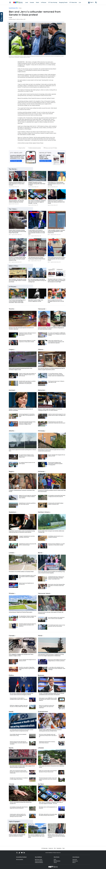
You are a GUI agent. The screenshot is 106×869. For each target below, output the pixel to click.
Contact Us (51, 848)
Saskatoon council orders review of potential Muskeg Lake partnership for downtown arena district (22, 531)
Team (63, 848)
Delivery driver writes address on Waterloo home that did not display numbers (56, 836)
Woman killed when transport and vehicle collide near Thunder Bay (51, 531)
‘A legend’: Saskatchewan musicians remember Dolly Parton (22, 491)
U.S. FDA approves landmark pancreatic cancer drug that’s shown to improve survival (21, 730)
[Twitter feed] (17, 852)
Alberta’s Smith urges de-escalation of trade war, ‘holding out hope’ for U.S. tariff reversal (27, 374)
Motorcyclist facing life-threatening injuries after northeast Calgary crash (20, 369)
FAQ (55, 848)
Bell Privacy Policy (38, 859)
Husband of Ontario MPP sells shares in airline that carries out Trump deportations (27, 334)
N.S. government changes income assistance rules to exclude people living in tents (26, 456)
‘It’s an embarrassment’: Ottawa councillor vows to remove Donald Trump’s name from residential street (56, 374)
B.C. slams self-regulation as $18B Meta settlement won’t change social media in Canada (57, 334)
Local (26, 2)
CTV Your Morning (52, 2)
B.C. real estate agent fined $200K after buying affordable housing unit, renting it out (37, 280)
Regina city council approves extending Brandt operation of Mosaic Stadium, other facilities (27, 496)
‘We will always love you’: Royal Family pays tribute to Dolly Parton (36, 258)
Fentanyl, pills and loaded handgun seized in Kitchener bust (55, 504)
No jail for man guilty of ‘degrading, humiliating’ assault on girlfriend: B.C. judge (27, 668)
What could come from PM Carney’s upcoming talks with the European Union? (56, 259)
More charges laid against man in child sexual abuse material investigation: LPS (27, 576)
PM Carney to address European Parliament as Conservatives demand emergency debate (21, 694)
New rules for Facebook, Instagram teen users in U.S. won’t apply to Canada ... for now (37, 202)
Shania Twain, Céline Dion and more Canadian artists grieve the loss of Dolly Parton (50, 730)
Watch (37, 2)
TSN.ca (55, 862)
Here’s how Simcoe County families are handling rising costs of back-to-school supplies (51, 572)
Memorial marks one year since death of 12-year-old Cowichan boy (50, 613)
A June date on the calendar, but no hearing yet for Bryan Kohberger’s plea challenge (56, 668)
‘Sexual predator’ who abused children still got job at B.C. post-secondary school (51, 328)
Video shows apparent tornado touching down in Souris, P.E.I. (22, 450)
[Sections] (10, 2)
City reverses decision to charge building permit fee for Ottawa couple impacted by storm (51, 369)
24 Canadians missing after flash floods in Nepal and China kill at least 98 (56, 496)
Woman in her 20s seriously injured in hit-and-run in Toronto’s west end (21, 328)
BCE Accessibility (19, 859)
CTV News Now (73, 2)
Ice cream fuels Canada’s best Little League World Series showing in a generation (22, 766)
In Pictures (43, 2)
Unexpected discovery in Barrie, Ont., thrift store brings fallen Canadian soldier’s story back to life (56, 577)
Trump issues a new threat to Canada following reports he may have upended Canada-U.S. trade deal (36, 232)
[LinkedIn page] (24, 852)
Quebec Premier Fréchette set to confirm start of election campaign (21, 409)
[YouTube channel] (22, 852)
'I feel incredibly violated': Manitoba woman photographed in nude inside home (56, 231)
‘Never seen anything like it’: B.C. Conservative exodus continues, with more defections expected (56, 341)
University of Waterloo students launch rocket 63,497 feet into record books (52, 491)
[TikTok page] (19, 852)
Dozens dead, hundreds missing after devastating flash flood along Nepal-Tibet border (17, 231)
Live (80, 2)
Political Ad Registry (39, 862)
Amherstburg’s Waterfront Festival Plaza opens (20, 612)
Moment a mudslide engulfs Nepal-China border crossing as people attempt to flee (17, 259)
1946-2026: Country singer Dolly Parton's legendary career (35, 300)
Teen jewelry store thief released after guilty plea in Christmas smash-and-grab (56, 585)
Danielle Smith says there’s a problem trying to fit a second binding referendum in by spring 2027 (27, 382)
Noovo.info (75, 859)
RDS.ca (74, 862)
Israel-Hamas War (13, 8)
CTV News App (44, 848)
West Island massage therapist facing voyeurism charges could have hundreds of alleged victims (27, 423)
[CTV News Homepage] (18, 2)
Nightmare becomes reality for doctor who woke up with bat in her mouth (56, 202)
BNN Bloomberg (57, 860)
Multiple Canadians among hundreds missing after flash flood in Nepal (36, 184)
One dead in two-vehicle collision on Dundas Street (21, 571)
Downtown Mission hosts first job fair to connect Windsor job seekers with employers (27, 625)
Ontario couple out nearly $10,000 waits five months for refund (17, 835)
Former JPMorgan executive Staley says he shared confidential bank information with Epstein (51, 694)
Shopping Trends (63, 2)
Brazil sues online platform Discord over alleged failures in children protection (57, 660)
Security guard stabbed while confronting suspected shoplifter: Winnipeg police (55, 463)
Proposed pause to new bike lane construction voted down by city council (56, 422)
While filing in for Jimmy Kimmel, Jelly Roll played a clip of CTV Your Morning (56, 184)
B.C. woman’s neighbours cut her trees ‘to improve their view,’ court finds (36, 836)
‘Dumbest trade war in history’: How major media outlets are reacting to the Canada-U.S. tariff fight (56, 280)
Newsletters (59, 848)
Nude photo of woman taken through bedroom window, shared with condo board (51, 450)
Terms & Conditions (39, 860)
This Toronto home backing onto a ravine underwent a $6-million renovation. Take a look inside (17, 301)
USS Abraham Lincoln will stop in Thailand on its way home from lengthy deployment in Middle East (51, 655)
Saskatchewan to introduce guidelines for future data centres (27, 504)
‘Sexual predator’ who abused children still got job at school (16, 201)
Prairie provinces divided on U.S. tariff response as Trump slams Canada (17, 184)
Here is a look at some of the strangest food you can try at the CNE (56, 301)
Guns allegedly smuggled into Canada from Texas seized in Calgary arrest (21, 655)
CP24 (55, 859)
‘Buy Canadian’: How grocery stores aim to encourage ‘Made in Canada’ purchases (17, 280)
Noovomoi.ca (75, 860)
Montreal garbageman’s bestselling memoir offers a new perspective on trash (27, 415)
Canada (32, 2)
